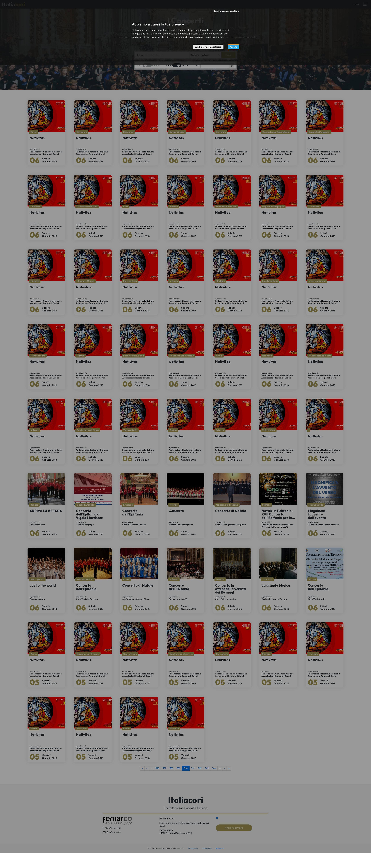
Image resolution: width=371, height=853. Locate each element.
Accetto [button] (233, 47)
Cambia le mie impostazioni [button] (208, 47)
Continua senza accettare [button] (226, 11)
